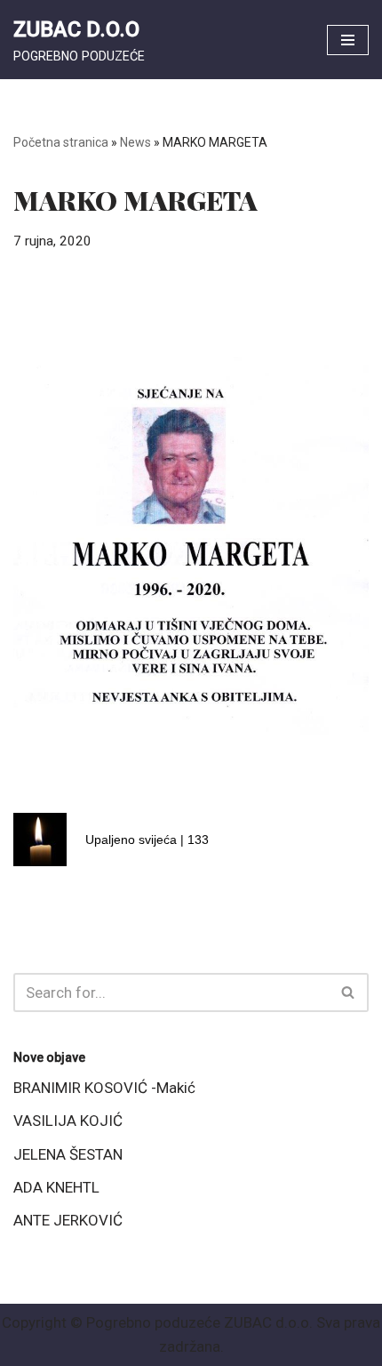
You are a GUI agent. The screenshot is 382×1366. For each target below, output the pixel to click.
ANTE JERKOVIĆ (68, 1220)
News (135, 142)
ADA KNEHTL (56, 1187)
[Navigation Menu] (348, 40)
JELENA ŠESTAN (68, 1154)
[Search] (349, 992)
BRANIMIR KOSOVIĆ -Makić (104, 1088)
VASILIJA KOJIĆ (68, 1120)
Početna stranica (60, 142)
